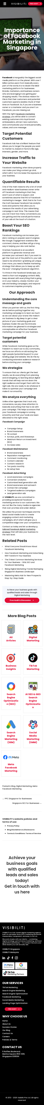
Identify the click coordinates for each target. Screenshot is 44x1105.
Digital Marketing (24, 786)
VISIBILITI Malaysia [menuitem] (10, 952)
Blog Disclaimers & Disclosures (20, 830)
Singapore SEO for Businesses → (27, 803)
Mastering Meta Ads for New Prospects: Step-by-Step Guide (23, 577)
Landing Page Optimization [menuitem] (15, 1003)
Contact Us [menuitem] (7, 1033)
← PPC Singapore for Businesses (17, 798)
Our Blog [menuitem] (6, 1030)
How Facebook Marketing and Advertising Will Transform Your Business (24, 554)
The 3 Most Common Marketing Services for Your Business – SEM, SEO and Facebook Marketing (23, 562)
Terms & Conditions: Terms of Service (24, 833)
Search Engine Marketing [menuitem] (13, 990)
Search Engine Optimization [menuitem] (15, 994)
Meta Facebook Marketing (19, 787)
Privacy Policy (13, 826)
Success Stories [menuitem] (9, 1027)
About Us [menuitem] (6, 1024)
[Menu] (4, 3)
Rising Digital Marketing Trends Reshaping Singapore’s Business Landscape (24, 570)
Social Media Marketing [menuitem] (13, 1000)
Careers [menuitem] (6, 1036)
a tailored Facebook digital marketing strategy (19, 529)
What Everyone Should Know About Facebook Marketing (21, 547)
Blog (13, 786)
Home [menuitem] (5, 1021)
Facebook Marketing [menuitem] (11, 997)
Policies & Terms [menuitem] (9, 1039)
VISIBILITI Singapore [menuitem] (11, 949)
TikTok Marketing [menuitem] (10, 987)
